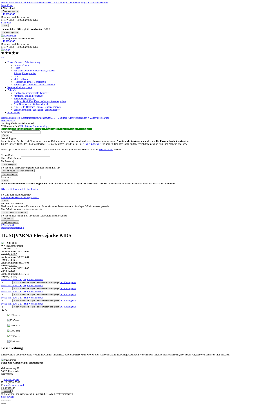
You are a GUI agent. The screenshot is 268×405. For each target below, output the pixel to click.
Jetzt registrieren (10, 222)
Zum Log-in (7, 219)
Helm (16, 76)
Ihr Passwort (7, 161)
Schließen (6, 129)
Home (4, 2)
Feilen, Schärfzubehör (24, 98)
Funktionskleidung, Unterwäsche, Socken (34, 70)
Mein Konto (21, 2)
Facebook (6, 391)
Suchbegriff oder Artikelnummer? (17, 38)
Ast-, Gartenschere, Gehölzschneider (32, 104)
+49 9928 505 (106, 149)
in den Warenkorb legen (24, 282)
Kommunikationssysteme (19, 87)
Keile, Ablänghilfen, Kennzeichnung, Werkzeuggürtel (40, 101)
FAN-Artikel (13, 112)
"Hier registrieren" (92, 144)
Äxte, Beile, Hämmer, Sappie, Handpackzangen (37, 107)
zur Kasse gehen (10, 33)
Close (5, 135)
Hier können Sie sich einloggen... (36, 126)
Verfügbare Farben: (13, 245)
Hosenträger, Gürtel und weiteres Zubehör (34, 84)
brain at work (7, 396)
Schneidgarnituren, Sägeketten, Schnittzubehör (36, 109)
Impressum (32, 2)
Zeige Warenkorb (10, 11)
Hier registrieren (9, 174)
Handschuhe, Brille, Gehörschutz (30, 81)
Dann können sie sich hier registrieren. (20, 197)
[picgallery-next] (5, 403)
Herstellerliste (8, 120)
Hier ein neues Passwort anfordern (17, 171)
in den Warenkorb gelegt (48, 282)
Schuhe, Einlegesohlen (25, 73)
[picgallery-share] (5, 400)
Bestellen (5, 227)
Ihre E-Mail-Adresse (11, 158)
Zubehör (11, 90)
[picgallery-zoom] (10, 400)
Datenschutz (44, 2)
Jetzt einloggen (9, 165)
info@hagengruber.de (14, 385)
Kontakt (11, 2)
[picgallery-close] (2, 400)
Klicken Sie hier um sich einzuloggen (19, 189)
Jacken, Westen (21, 65)
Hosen (17, 67)
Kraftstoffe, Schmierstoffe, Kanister (31, 93)
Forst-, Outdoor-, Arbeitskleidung (23, 62)
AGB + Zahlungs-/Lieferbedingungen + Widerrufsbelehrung (79, 2)
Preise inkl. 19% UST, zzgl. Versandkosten (22, 279)
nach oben (6, 22)
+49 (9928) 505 (11, 379)
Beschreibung (17, 227)
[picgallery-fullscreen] (7, 400)
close (4, 26)
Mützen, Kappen (22, 79)
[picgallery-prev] (2, 403)
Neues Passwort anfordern (14, 213)
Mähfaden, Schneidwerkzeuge (28, 95)
